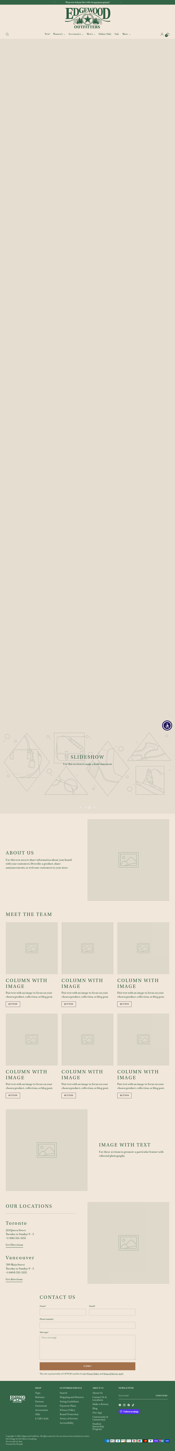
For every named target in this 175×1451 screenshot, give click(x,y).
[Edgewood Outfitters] (87, 18)
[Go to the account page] (162, 34)
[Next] (120, 2)
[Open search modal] (7, 34)
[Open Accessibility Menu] (167, 725)
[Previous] (55, 2)
